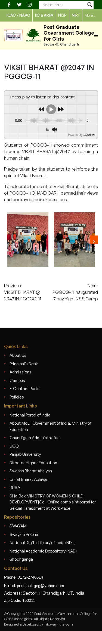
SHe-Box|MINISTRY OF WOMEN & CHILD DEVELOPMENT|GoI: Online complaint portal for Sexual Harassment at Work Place (53, 502)
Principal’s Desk (24, 363)
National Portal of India (30, 415)
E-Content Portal (25, 388)
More (90, 15)
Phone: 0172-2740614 (23, 577)
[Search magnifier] (90, 4)
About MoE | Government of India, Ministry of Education (50, 426)
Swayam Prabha (24, 534)
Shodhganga (21, 559)
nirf (76, 15)
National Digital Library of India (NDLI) (43, 542)
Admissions (21, 372)
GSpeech (88, 134)
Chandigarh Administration (35, 437)
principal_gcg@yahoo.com (40, 585)
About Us (18, 355)
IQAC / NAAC (18, 15)
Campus (17, 380)
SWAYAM (18, 526)
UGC (14, 446)
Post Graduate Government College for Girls (69, 33)
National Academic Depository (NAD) (43, 551)
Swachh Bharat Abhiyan (31, 470)
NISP (62, 15)
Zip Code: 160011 (19, 600)
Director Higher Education (33, 462)
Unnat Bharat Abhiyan (29, 479)
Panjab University (25, 454)
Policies (17, 397)
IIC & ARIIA (44, 15)
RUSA (15, 487)
